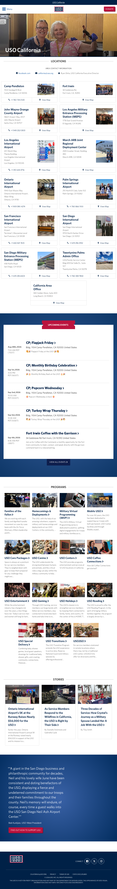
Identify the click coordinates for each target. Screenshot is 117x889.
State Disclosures (80, 874)
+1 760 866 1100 (76, 206)
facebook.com (24, 73)
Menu (7, 8)
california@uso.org (45, 73)
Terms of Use (64, 874)
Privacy (53, 874)
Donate (109, 9)
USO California (59, 2)
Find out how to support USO (26, 830)
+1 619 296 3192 (76, 243)
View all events (57, 462)
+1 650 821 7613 (17, 243)
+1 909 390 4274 (18, 206)
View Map (47, 100)
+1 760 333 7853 (76, 276)
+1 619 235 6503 (18, 276)
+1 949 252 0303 (18, 130)
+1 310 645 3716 (17, 170)
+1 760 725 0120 (18, 100)
